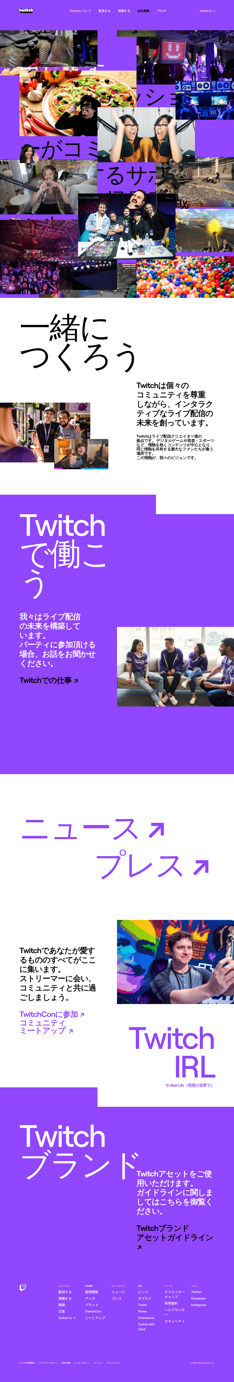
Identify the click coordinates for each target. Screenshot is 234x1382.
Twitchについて (80, 10)
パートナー (98, 1363)
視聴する (124, 10)
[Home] (26, 12)
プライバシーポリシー (47, 1363)
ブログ (161, 10)
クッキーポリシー (82, 1363)
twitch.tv (206, 10)
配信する (105, 10)
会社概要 (144, 10)
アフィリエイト (113, 1363)
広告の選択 (66, 1363)
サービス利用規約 (27, 1363)
